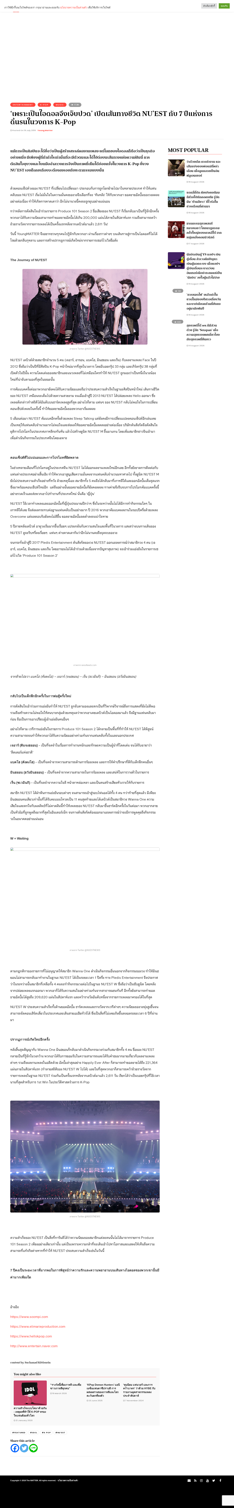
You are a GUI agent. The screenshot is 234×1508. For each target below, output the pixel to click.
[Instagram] (201, 1480)
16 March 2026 (59, 1393)
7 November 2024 (134, 1400)
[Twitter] (24, 1448)
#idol (33, 1432)
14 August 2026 (196, 345)
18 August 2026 (196, 182)
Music (60, 104)
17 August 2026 (196, 243)
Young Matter (45, 130)
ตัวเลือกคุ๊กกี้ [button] (209, 6)
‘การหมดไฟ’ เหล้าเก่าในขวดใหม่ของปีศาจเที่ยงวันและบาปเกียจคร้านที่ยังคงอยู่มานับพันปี (204, 301)
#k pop (46, 1432)
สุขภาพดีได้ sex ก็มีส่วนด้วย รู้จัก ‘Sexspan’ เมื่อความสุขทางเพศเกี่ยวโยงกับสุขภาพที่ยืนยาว (203, 332)
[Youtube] (207, 1480)
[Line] (33, 1448)
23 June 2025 (95, 1400)
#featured (18, 1432)
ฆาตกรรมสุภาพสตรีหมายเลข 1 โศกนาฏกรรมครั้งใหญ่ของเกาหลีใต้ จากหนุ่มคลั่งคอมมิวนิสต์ (204, 230)
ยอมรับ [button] (224, 6)
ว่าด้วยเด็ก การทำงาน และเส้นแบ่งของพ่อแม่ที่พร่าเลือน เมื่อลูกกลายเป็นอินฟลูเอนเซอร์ (204, 168)
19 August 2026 (196, 283)
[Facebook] (15, 1448)
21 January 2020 (24, 1420)
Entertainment (23, 104)
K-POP (44, 104)
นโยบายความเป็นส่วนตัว (68, 1480)
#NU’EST (60, 1432)
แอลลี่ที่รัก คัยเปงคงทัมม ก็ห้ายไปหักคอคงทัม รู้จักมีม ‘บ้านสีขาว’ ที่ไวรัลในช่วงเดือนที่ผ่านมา (203, 199)
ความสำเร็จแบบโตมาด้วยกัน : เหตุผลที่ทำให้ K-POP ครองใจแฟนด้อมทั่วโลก (30, 1412)
